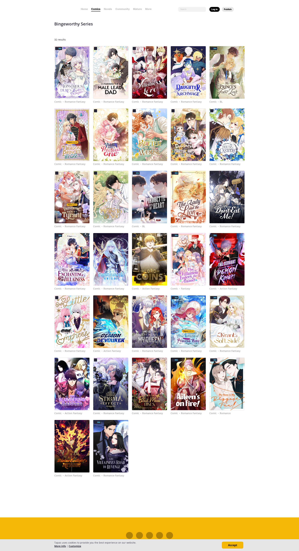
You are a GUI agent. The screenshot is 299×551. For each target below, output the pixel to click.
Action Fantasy (151, 288)
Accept (232, 545)
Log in (214, 9)
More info (60, 546)
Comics (95, 8)
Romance (225, 413)
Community (122, 8)
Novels (108, 8)
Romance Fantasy (75, 101)
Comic (58, 101)
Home (84, 8)
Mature (137, 8)
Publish (228, 9)
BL (221, 101)
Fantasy (185, 288)
